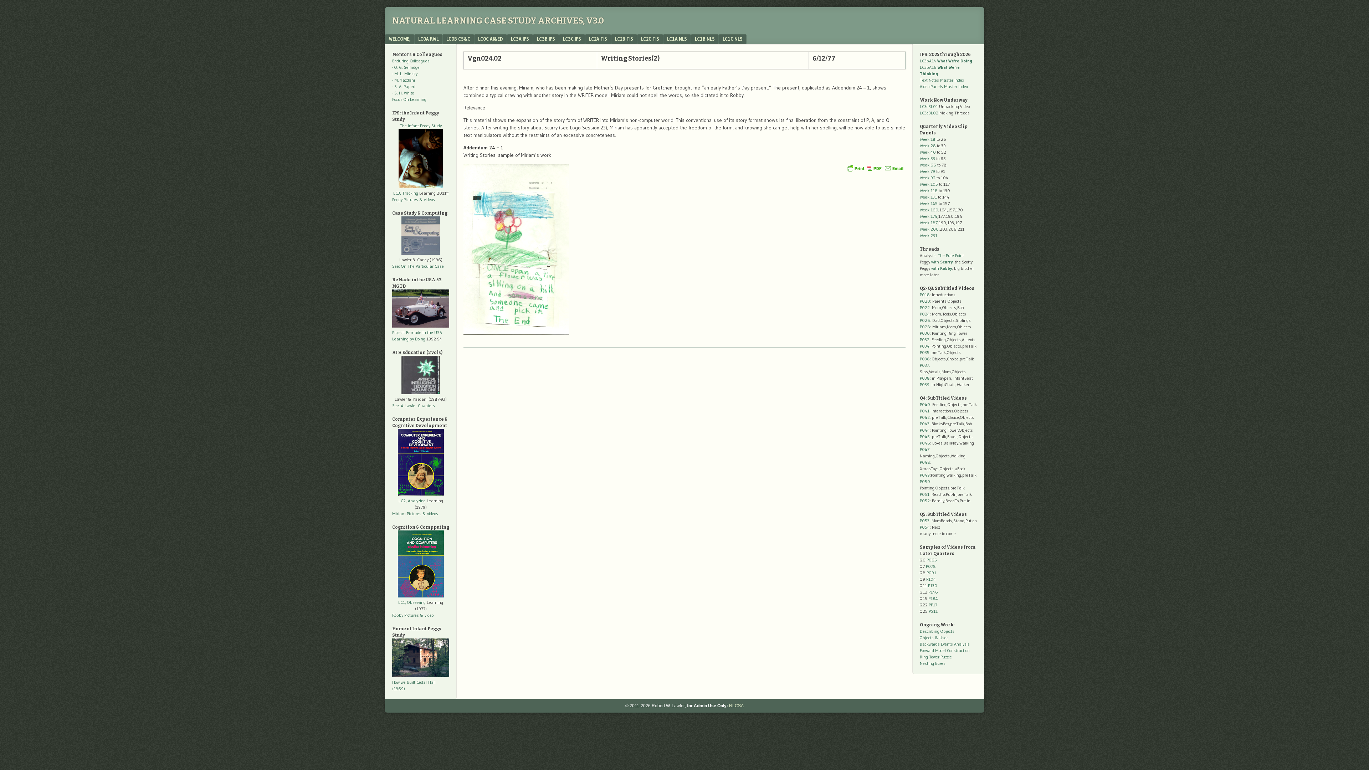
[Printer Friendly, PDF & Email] (875, 168)
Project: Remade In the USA (417, 332)
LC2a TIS (598, 39)
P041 (924, 411)
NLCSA (736, 705)
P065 (932, 560)
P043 (924, 423)
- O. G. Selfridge (406, 67)
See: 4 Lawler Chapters (413, 405)
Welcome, (399, 39)
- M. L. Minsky (404, 73)
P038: (925, 378)
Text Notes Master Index (942, 80)
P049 (925, 475)
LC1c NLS (733, 39)
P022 (925, 307)
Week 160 (929, 209)
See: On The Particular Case (418, 266)
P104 (931, 579)
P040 (925, 404)
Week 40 (928, 152)
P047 (924, 449)
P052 (925, 500)
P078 (931, 566)
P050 (925, 481)
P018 (925, 294)
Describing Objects (937, 631)
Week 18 (927, 139)
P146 (933, 592)
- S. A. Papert (404, 86)
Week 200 (929, 229)
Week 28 (928, 145)
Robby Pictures (406, 615)
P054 (925, 527)
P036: (925, 358)
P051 (924, 494)
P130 (932, 585)
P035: (926, 352)
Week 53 (927, 158)
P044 (925, 430)
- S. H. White (403, 93)
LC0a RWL (428, 39)
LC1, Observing (412, 602)
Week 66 (928, 165)
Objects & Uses (934, 637)
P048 (925, 462)
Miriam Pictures (406, 513)
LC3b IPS (546, 39)
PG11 (933, 611)
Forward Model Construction (945, 650)
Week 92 (927, 177)
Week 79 (927, 171)
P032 (924, 339)
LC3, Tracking (405, 193)
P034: (925, 346)
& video (427, 615)
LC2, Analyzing (412, 500)
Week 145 (929, 203)
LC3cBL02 (929, 112)
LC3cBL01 (929, 106)
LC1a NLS (677, 39)
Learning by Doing (408, 339)
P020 (925, 301)
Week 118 (929, 190)
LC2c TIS (650, 39)
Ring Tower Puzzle (936, 656)
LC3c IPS (572, 39)
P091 (931, 572)
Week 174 (928, 216)
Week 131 (928, 197)
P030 (925, 333)
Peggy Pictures (405, 199)
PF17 (933, 604)
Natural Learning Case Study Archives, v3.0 (498, 21)
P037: (925, 365)
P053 (924, 520)
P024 (925, 314)
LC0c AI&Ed (490, 39)
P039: (925, 384)
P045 (925, 436)
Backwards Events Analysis (945, 644)
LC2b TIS (624, 39)
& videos (427, 199)
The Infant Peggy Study (421, 125)
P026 (925, 320)
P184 (933, 598)
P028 (925, 326)
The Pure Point (951, 255)
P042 (925, 417)
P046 (925, 443)
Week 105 (929, 184)
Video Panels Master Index (944, 86)
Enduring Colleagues (411, 60)
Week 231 (928, 235)
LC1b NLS (705, 39)
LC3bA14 (946, 60)
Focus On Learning (409, 99)
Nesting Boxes (932, 663)
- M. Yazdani (403, 80)
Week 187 (929, 222)
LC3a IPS (520, 39)
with (942, 262)
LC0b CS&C (458, 39)
